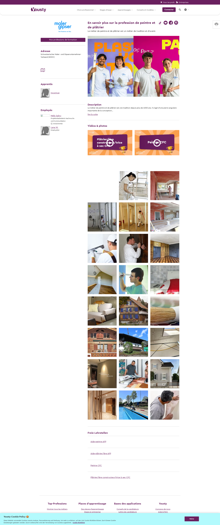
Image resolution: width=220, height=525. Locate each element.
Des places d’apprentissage (92, 509)
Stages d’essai (105, 10)
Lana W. (54, 127)
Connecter (169, 10)
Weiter (191, 519)
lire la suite (93, 114)
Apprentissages (124, 10)
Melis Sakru (56, 116)
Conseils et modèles (145, 10)
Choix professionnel (85, 10)
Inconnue (55, 93)
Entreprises (183, 2)
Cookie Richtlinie (79, 522)
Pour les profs (169, 2)
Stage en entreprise (92, 512)
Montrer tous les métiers (57, 509)
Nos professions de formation (63, 40)
